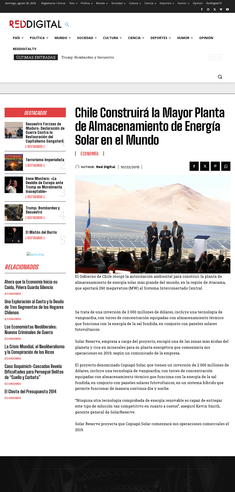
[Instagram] (208, 9)
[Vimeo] (221, 9)
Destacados (35, 146)
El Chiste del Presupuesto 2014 (30, 391)
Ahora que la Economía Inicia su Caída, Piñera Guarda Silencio (31, 284)
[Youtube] (227, 9)
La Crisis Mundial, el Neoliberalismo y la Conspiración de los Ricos (34, 349)
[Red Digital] (78, 167)
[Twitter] (214, 9)
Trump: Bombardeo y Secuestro (87, 57)
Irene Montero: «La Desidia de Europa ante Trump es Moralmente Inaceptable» (44, 185)
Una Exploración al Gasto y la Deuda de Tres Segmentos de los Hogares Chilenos (34, 307)
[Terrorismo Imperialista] (14, 162)
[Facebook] (201, 9)
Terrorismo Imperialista (45, 159)
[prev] (211, 57)
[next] (218, 57)
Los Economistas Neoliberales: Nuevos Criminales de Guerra (31, 329)
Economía (13, 293)
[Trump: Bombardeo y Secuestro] (14, 212)
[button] (67, 24)
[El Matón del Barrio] (14, 235)
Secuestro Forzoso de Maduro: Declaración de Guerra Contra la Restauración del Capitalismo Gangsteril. (45, 132)
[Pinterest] (215, 166)
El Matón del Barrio (41, 232)
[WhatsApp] (225, 166)
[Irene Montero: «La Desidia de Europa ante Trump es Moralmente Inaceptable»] (14, 185)
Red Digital (105, 167)
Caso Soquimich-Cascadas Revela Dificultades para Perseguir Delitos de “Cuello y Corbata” (34, 371)
